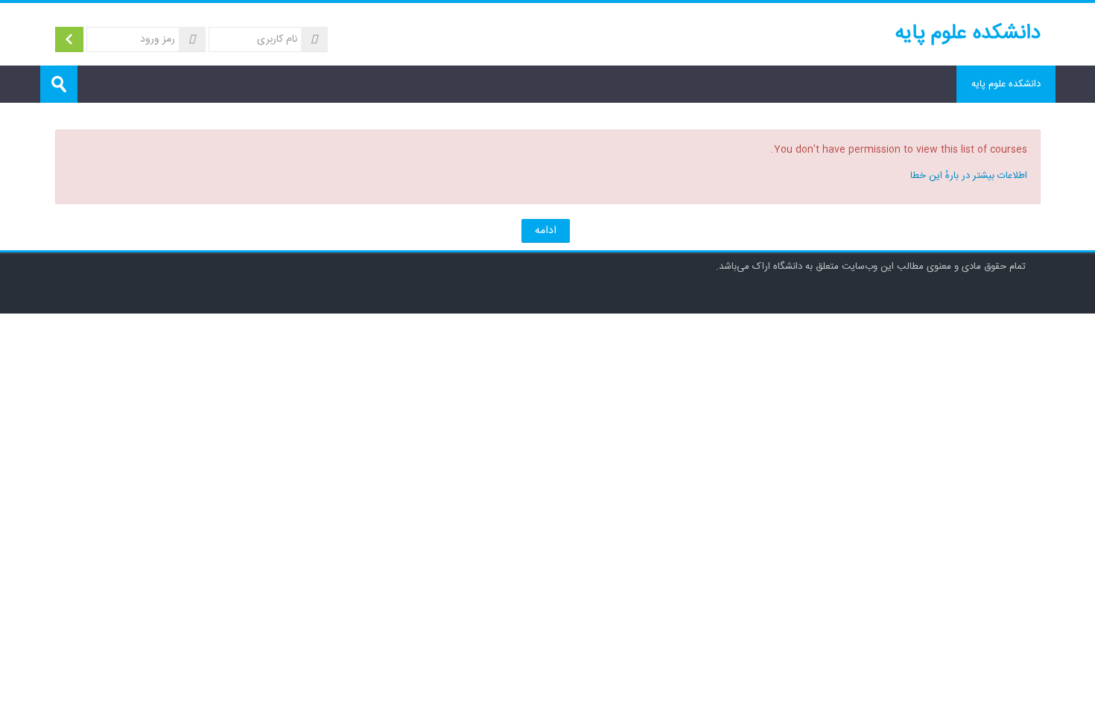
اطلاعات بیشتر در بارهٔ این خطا (968, 176)
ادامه (545, 231)
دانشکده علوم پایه (1006, 84)
